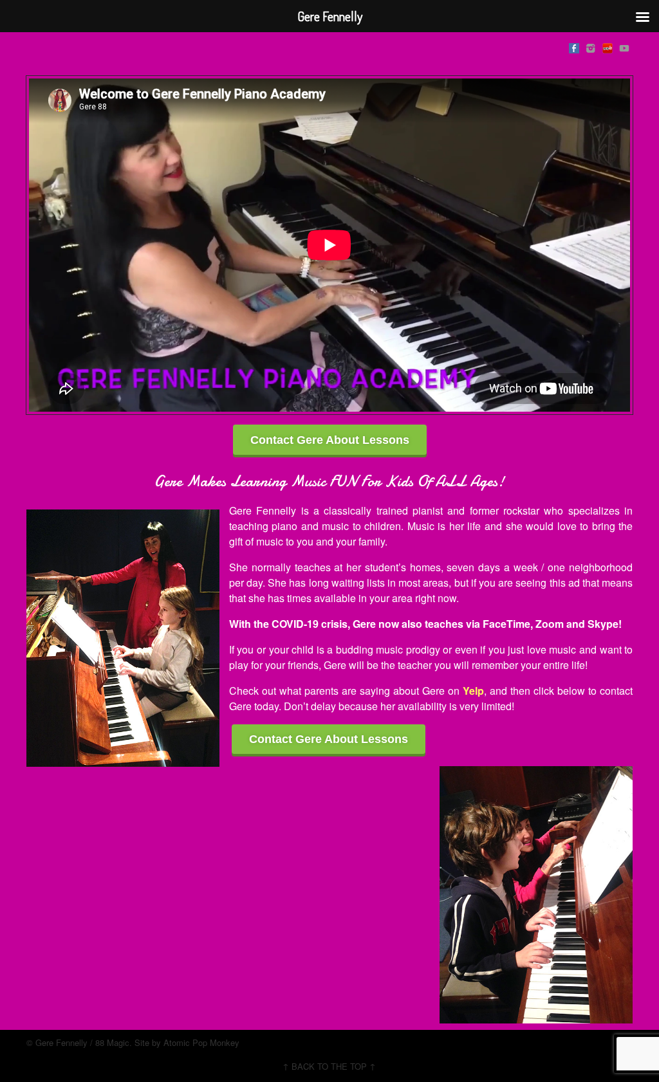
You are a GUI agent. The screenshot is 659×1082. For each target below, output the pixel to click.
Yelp (473, 690)
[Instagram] (591, 46)
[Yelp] (607, 46)
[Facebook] (574, 46)
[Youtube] (624, 46)
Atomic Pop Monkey (201, 1042)
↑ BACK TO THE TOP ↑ (329, 1066)
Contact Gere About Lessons (329, 440)
